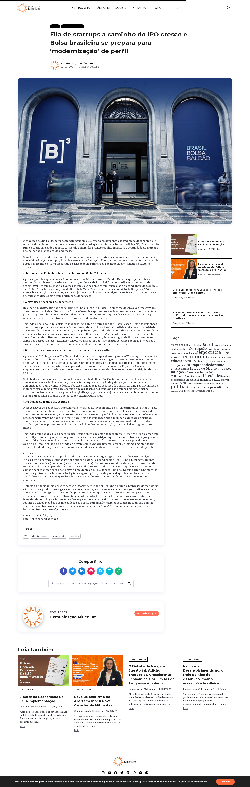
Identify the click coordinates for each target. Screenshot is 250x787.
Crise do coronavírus (218, 349)
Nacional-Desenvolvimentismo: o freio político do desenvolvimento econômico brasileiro (198, 315)
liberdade (211, 376)
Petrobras (213, 383)
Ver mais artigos (146, 613)
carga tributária (222, 345)
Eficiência (194, 361)
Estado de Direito (203, 369)
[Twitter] (122, 773)
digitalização (40, 536)
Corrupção (198, 348)
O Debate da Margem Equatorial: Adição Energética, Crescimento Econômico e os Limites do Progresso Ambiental (152, 674)
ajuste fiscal (178, 345)
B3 (26, 536)
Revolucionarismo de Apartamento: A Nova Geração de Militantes (212, 267)
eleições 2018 (180, 365)
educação (179, 361)
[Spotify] (147, 773)
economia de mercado (220, 358)
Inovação (206, 372)
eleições (206, 361)
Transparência (205, 391)
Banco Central (194, 345)
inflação (177, 372)
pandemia (59, 536)
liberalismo (196, 376)
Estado (185, 369)
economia (195, 356)
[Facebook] (116, 773)
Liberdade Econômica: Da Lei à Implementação (214, 243)
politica (179, 387)
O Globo (185, 383)
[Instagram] (103, 773)
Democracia (208, 352)
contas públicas (179, 349)
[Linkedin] (128, 773)
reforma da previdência (210, 387)
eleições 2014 (219, 361)
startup (74, 536)
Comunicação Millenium (77, 63)
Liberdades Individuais (200, 379)
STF (181, 390)
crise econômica (180, 353)
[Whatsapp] (134, 773)
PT (190, 387)
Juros (188, 376)
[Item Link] (184, 244)
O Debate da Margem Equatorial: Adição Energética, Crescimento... (197, 291)
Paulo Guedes (199, 383)
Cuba (191, 353)
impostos (224, 368)
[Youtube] (109, 773)
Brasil (208, 345)
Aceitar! (225, 781)
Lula (217, 379)
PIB (221, 383)
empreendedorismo (207, 365)
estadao (176, 368)
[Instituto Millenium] (29, 7)
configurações (199, 781)
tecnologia (190, 390)
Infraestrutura (192, 372)
